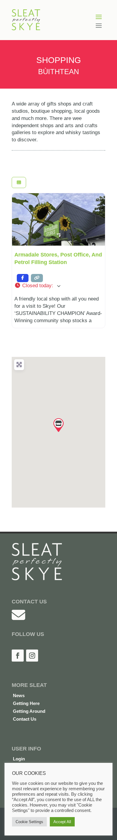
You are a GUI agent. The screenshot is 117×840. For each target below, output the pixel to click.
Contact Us (24, 719)
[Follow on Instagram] (32, 656)
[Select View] (19, 182)
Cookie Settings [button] (29, 822)
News (19, 695)
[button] (58, 285)
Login (19, 758)
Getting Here (26, 703)
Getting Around (29, 711)
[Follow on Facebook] (18, 656)
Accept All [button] (62, 822)
